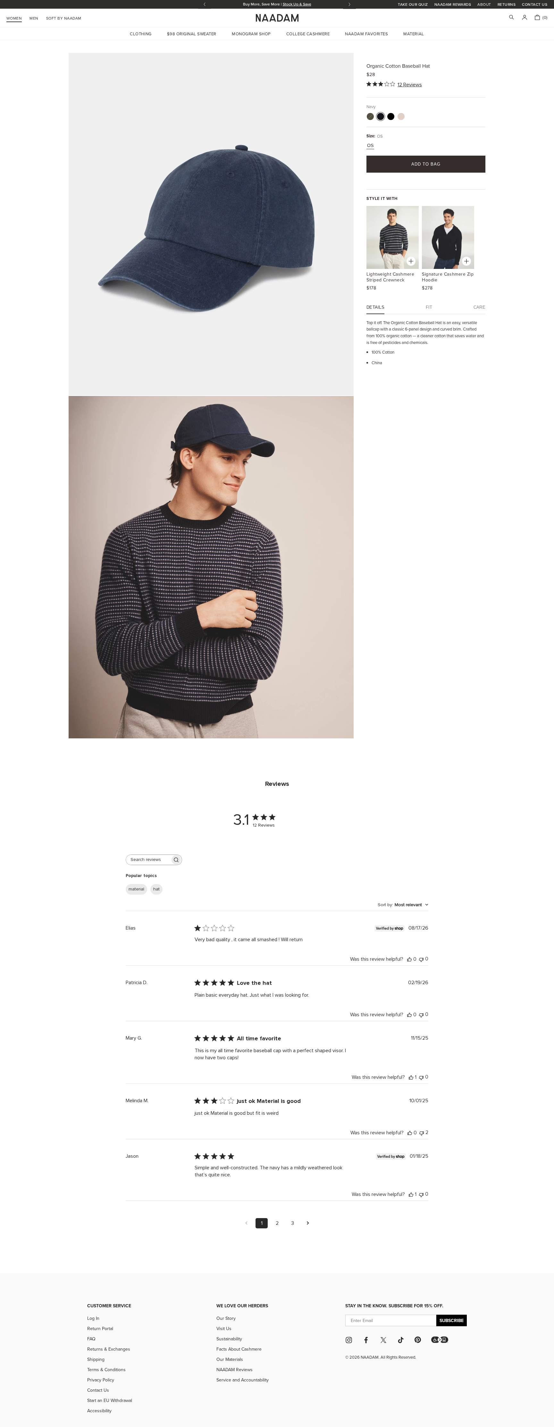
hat (156, 889)
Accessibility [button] (99, 1410)
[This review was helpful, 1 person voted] (411, 1077)
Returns (507, 4)
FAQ (91, 1339)
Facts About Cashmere (239, 1349)
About (484, 4)
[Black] (391, 116)
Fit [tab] (429, 307)
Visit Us (223, 1328)
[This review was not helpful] (421, 1133)
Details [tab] (375, 307)
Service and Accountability (242, 1380)
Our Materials (229, 1359)
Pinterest (418, 1340)
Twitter (383, 1340)
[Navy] (380, 116)
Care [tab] (479, 307)
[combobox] (403, 904)
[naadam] (277, 18)
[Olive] (370, 116)
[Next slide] (349, 4)
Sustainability (229, 1339)
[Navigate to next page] (308, 1223)
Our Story (226, 1318)
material (136, 889)
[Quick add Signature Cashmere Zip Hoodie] (466, 261)
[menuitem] (63, 17)
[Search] (511, 18)
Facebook (366, 1340)
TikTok (400, 1340)
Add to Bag (426, 164)
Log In (93, 1318)
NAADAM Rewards (452, 4)
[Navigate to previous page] (246, 1223)
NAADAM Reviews (234, 1369)
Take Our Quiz (413, 4)
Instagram (348, 1340)
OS (370, 145)
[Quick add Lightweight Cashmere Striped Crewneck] (411, 261)
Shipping (96, 1359)
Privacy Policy (100, 1380)
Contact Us (534, 4)
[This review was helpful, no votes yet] (409, 959)
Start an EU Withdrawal (109, 1400)
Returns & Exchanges (108, 1349)
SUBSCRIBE (452, 1320)
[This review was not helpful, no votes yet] (421, 959)
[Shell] (401, 116)
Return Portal (100, 1328)
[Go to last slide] (204, 4)
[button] (439, 1340)
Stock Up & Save (297, 4)
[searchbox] (148, 860)
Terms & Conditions (106, 1369)
